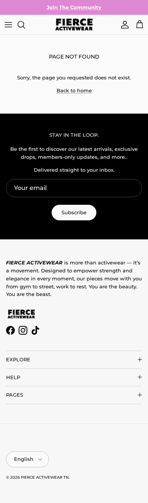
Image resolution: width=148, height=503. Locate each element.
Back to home (74, 90)
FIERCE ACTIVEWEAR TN (45, 477)
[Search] (25, 24)
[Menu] (8, 24)
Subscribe (74, 212)
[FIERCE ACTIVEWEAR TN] (74, 24)
